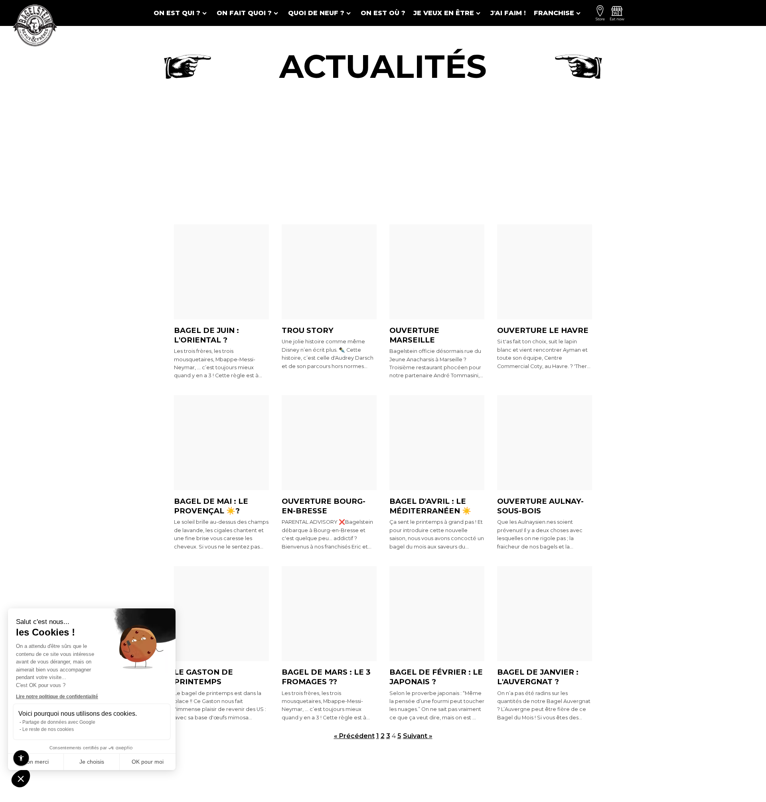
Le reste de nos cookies (48, 729)
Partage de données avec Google (58, 722)
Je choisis (91, 761)
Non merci (36, 761)
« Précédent (354, 736)
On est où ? (383, 13)
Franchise (554, 13)
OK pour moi (148, 761)
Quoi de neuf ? (316, 13)
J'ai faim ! (508, 13)
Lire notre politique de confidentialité (57, 696)
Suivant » (417, 736)
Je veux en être (443, 13)
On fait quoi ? (244, 13)
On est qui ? (177, 13)
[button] (20, 778)
